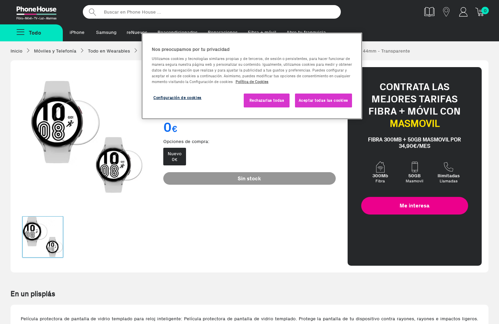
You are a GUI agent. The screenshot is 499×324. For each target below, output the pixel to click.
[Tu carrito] (480, 12)
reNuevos (137, 32)
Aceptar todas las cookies (323, 100)
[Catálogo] (429, 12)
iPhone (77, 32)
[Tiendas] (446, 12)
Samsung (106, 32)
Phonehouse (42, 11)
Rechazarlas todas (267, 100)
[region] (252, 76)
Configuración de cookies (177, 97)
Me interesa (414, 205)
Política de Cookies (252, 81)
